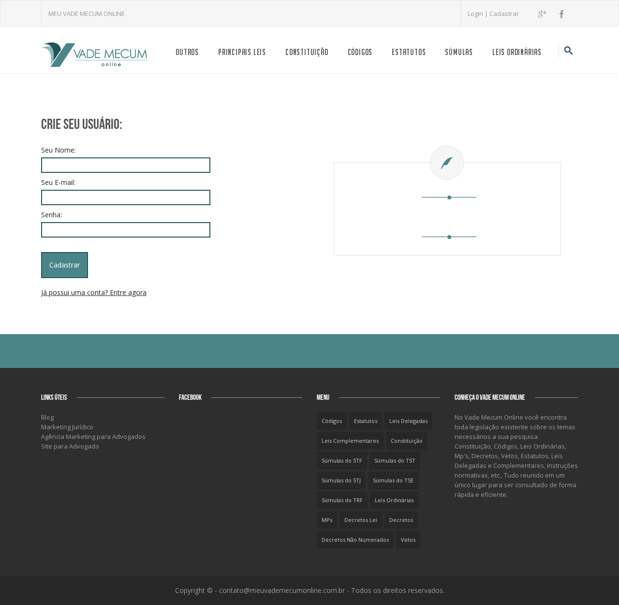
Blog (47, 417)
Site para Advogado (70, 446)
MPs (327, 519)
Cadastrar (504, 13)
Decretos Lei (360, 519)
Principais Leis (242, 52)
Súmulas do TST (394, 460)
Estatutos (409, 52)
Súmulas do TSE (393, 480)
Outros (187, 52)
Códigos (360, 52)
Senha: (51, 214)
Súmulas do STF (342, 460)
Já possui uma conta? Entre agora (94, 292)
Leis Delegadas (408, 420)
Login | (478, 13)
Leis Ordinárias (517, 52)
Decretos (401, 519)
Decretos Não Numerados (355, 539)
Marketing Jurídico (67, 426)
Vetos (408, 539)
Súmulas (459, 52)
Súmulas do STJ (341, 480)
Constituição (306, 52)
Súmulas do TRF (342, 500)
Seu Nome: (58, 150)
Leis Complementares (350, 440)
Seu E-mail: (58, 182)
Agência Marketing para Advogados (93, 436)
